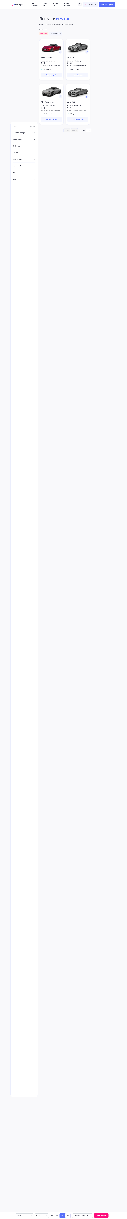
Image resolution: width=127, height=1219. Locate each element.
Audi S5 (71, 101)
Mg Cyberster (47, 101)
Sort (14, 179)
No (68, 1216)
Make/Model (17, 139)
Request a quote (107, 5)
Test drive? (54, 1216)
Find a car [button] (45, 4)
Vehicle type (17, 159)
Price (14, 173)
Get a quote (101, 1216)
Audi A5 (71, 57)
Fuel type (16, 153)
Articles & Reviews (67, 4)
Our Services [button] (35, 4)
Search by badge (19, 133)
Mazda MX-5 (47, 57)
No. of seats (17, 166)
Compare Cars (55, 4)
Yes (62, 1216)
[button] (110, 1215)
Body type (16, 146)
